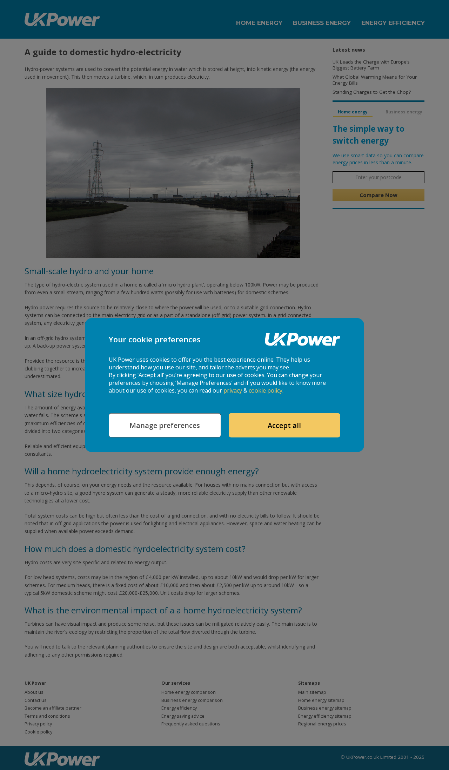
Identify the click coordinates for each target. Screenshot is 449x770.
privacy (232, 390)
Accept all (284, 425)
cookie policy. (266, 390)
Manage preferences (164, 425)
